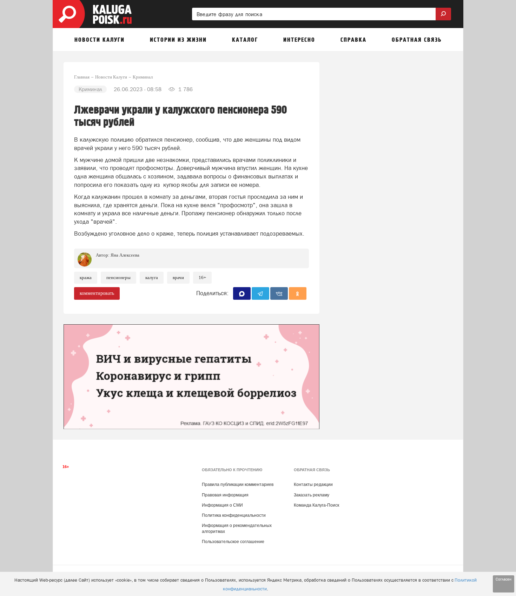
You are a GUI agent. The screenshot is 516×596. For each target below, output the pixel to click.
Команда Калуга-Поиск (316, 505)
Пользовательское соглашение (233, 541)
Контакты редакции (313, 484)
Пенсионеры (118, 277)
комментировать (97, 293)
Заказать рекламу (311, 495)
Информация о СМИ (222, 505)
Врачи (178, 277)
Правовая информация (225, 495)
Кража (86, 277)
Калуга (151, 277)
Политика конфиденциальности (234, 515)
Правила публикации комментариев (237, 484)
